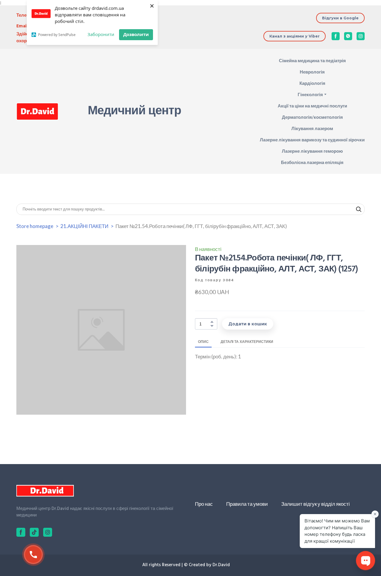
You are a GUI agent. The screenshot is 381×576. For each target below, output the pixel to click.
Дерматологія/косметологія (312, 117)
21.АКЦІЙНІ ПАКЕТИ (84, 226)
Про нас (204, 504)
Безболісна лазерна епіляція (312, 162)
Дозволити (136, 34)
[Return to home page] (37, 111)
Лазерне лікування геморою (312, 151)
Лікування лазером (312, 128)
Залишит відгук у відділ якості (315, 504)
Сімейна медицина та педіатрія (312, 60)
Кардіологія (312, 83)
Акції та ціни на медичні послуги (312, 105)
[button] (340, 18)
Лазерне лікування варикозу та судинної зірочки (312, 139)
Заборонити (101, 34)
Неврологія (312, 71)
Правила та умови (247, 504)
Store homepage (34, 226)
